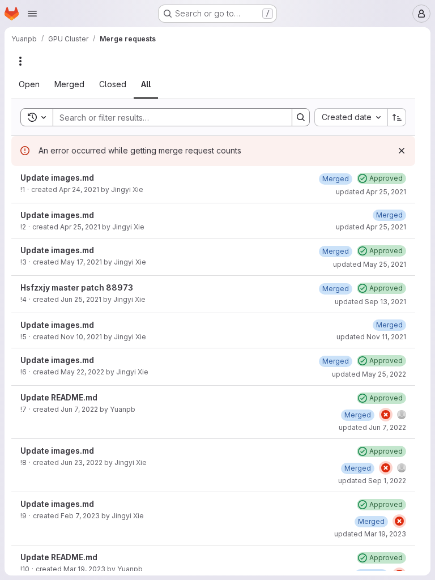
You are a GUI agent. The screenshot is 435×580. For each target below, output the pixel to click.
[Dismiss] (401, 150)
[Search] (301, 117)
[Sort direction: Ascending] (397, 117)
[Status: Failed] (386, 414)
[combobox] (350, 117)
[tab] (29, 84)
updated (371, 191)
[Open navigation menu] (32, 14)
